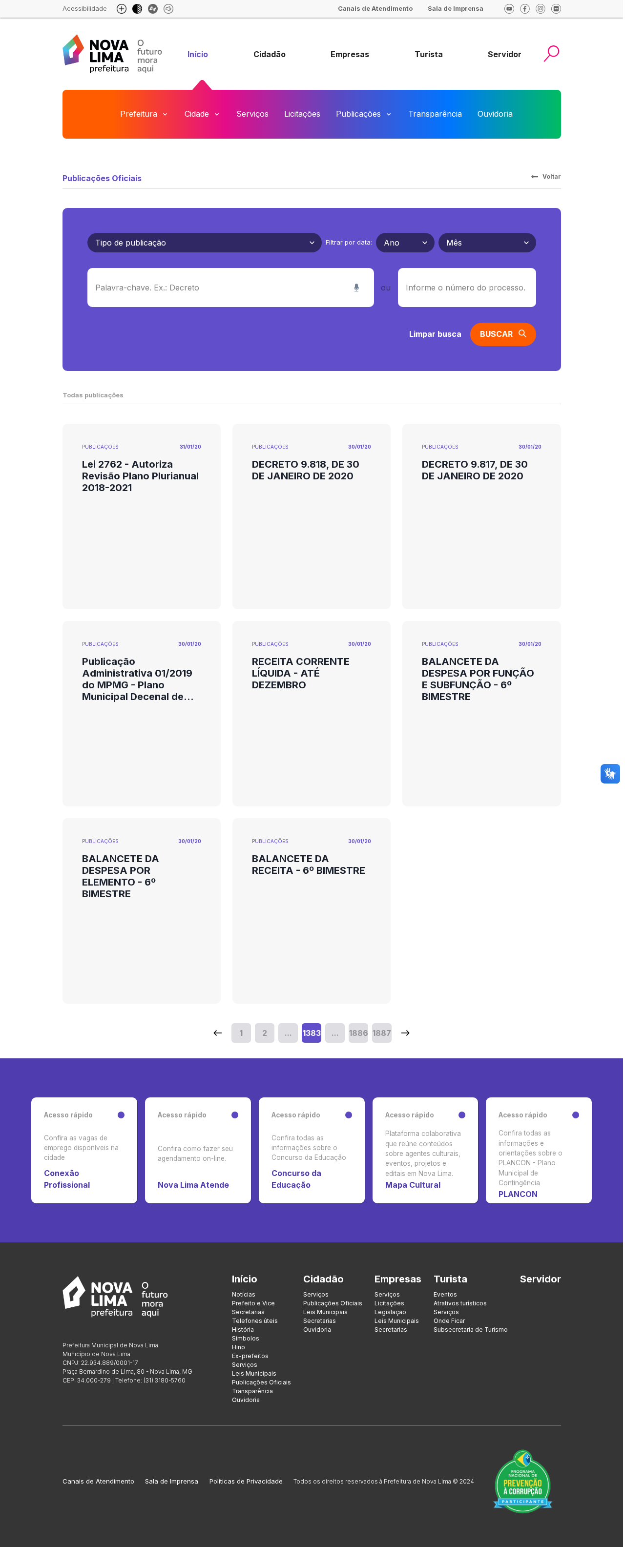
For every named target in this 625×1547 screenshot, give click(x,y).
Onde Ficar (449, 1320)
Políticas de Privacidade (246, 1481)
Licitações (302, 114)
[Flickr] (556, 9)
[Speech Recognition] (356, 287)
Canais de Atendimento (98, 1481)
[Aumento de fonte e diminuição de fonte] (121, 9)
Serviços (252, 114)
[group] (198, 54)
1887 (382, 1033)
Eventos (445, 1294)
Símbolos (245, 1338)
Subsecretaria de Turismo (471, 1329)
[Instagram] (540, 9)
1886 (358, 1033)
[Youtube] (509, 9)
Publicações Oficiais (261, 1382)
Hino (238, 1347)
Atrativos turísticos (460, 1303)
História (243, 1329)
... (288, 1033)
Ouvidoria (495, 114)
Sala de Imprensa (171, 1481)
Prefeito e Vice (253, 1303)
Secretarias (248, 1312)
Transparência (435, 114)
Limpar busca (435, 334)
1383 (312, 1033)
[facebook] (525, 9)
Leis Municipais (254, 1373)
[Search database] (218, 1033)
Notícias (243, 1294)
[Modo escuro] (137, 9)
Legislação (390, 1312)
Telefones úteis (255, 1320)
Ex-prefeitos (250, 1356)
